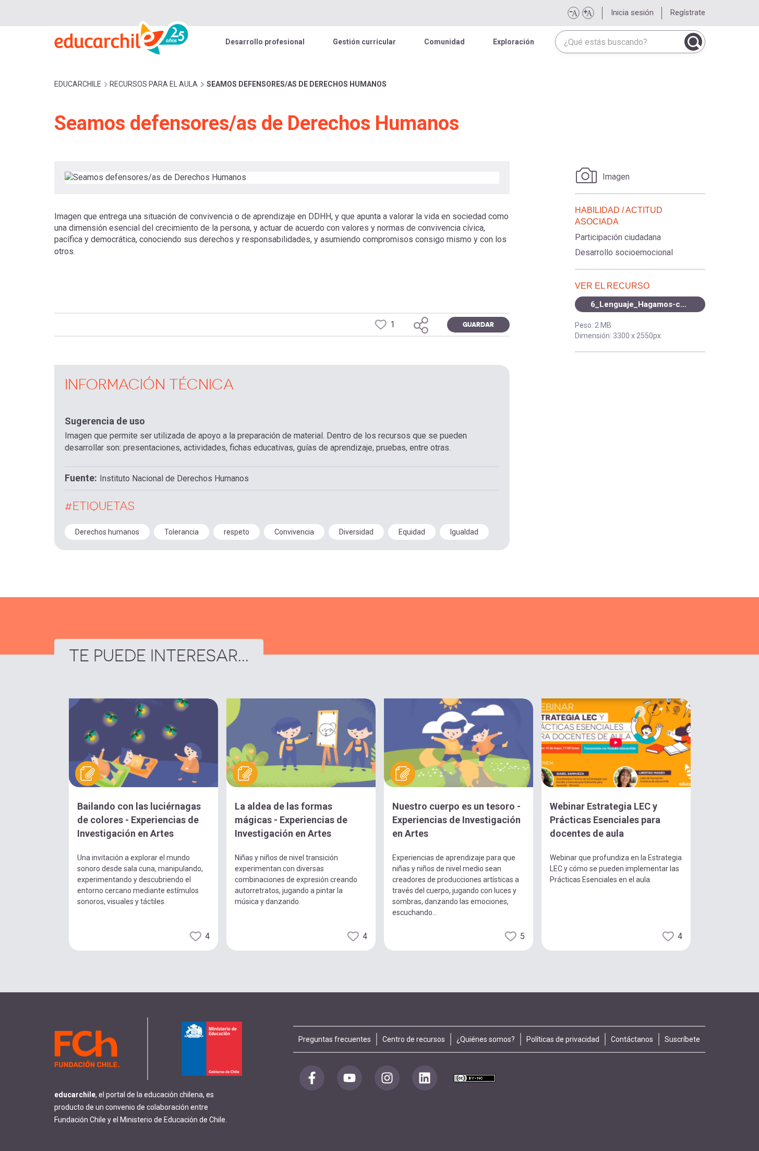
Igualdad (464, 532)
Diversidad (356, 532)
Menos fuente (573, 13)
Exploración (513, 42)
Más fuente (588, 13)
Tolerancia (181, 532)
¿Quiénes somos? (485, 1039)
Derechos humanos (107, 532)
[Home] (122, 36)
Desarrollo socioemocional (624, 252)
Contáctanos (632, 1039)
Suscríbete (682, 1039)
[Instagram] (387, 1077)
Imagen (616, 177)
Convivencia (294, 532)
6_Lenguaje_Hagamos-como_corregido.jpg (648, 304)
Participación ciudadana (618, 237)
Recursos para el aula (154, 84)
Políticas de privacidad (562, 1039)
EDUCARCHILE (77, 84)
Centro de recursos (413, 1039)
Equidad (412, 532)
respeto (236, 532)
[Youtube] (349, 1077)
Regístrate (687, 12)
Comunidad (444, 42)
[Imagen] (586, 175)
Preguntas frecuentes (334, 1039)
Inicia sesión (632, 12)
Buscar (693, 42)
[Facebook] (311, 1077)
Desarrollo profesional (265, 42)
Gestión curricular (364, 42)
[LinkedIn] (424, 1077)
